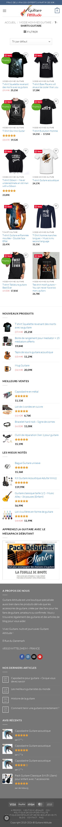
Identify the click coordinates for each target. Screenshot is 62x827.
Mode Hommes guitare (35, 22)
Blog (22, 817)
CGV (48, 810)
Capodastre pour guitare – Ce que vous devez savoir (33, 680)
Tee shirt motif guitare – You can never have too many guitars (44, 287)
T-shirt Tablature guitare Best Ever (14, 286)
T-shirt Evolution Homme (45, 130)
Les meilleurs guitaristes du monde (30, 689)
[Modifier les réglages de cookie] (6, 818)
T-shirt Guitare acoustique (46, 180)
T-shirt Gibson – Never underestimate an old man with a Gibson (15, 183)
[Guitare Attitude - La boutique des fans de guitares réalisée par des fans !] (31, 11)
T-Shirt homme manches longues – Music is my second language (45, 238)
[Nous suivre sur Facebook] (22, 657)
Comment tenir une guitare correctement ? (35, 708)
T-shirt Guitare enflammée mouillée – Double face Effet (15, 238)
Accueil (10, 22)
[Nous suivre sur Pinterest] (40, 657)
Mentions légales (33, 810)
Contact (32, 817)
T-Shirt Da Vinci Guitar (13, 130)
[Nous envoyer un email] (34, 657)
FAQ (41, 817)
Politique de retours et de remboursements (31, 815)
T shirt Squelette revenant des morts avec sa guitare (15, 85)
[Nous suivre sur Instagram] (28, 657)
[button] (4, 11)
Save (9, 55)
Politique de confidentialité (31, 812)
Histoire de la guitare (23, 698)
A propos (16, 810)
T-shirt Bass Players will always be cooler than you (45, 85)
